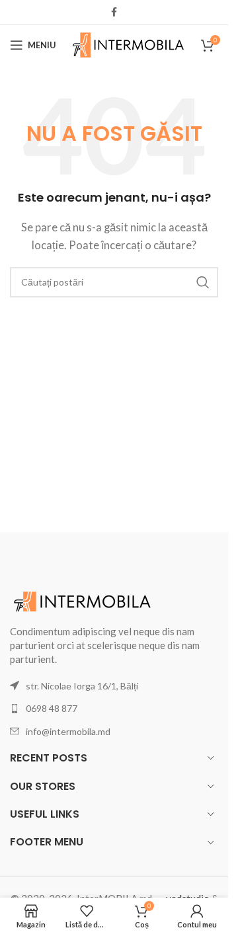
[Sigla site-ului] (128, 44)
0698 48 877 (51, 708)
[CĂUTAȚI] (203, 282)
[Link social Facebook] (114, 12)
